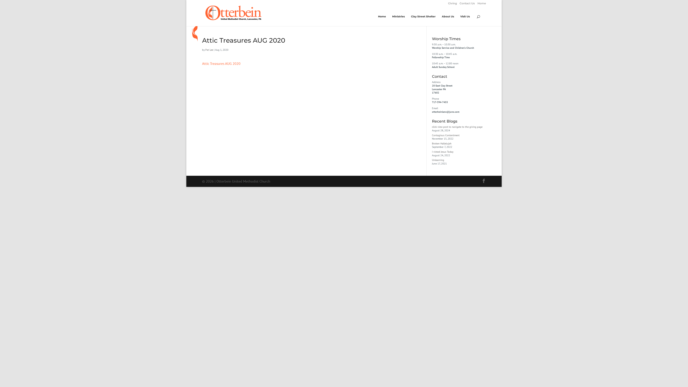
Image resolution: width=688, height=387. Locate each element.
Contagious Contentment (446, 135)
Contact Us (467, 3)
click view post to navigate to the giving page (457, 126)
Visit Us (465, 16)
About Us (448, 16)
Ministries (398, 16)
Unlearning (438, 160)
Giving (452, 3)
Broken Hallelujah (442, 143)
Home (481, 3)
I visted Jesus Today (442, 151)
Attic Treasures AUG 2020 (221, 63)
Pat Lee (209, 49)
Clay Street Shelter (423, 16)
